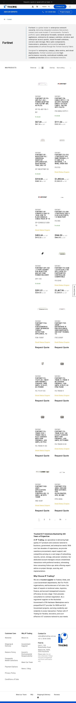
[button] (70, 6)
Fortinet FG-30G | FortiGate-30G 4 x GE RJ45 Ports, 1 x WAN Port (62, 214)
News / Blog (26, 669)
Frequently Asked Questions (11, 659)
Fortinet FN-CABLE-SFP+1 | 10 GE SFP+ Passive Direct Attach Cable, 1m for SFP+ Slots (62, 103)
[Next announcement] (72, 2)
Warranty (8, 638)
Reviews (57, 694)
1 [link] (38, 519)
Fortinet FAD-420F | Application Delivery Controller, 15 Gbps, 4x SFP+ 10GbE (42, 492)
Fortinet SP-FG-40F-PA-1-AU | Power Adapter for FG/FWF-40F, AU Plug (42, 102)
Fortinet (9, 19)
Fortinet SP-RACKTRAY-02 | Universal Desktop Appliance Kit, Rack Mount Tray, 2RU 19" (41, 160)
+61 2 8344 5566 (50, 12)
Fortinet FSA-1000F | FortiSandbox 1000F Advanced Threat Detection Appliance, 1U (42, 328)
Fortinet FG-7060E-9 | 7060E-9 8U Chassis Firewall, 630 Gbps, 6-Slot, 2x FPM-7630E (62, 382)
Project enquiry (65, 12)
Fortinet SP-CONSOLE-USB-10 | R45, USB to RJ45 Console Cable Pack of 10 (42, 215)
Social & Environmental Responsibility (26, 654)
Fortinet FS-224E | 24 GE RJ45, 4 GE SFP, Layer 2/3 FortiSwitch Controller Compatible (62, 272)
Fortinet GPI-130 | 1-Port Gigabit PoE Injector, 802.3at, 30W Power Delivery (42, 271)
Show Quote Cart (74, 291)
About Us (24, 638)
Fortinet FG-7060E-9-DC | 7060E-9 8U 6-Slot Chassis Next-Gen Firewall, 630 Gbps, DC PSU (41, 437)
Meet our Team (21, 694)
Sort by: (52, 68)
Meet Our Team (27, 662)
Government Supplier (25, 645)
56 (60, 519)
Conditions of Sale (12, 679)
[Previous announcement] (4, 2)
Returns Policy (10, 652)
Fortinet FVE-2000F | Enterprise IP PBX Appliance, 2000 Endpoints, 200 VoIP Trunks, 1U (62, 328)
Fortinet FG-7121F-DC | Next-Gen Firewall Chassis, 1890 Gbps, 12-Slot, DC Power (42, 382)
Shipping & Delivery (9, 645)
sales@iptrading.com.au (47, 636)
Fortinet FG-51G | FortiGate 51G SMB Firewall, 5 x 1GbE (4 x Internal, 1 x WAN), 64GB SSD (62, 159)
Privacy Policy (10, 673)
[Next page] (66, 519)
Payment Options (11, 667)
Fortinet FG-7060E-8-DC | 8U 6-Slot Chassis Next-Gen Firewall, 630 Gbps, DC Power (61, 436)
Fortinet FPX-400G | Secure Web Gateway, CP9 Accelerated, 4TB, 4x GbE (60, 491)
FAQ (31, 694)
